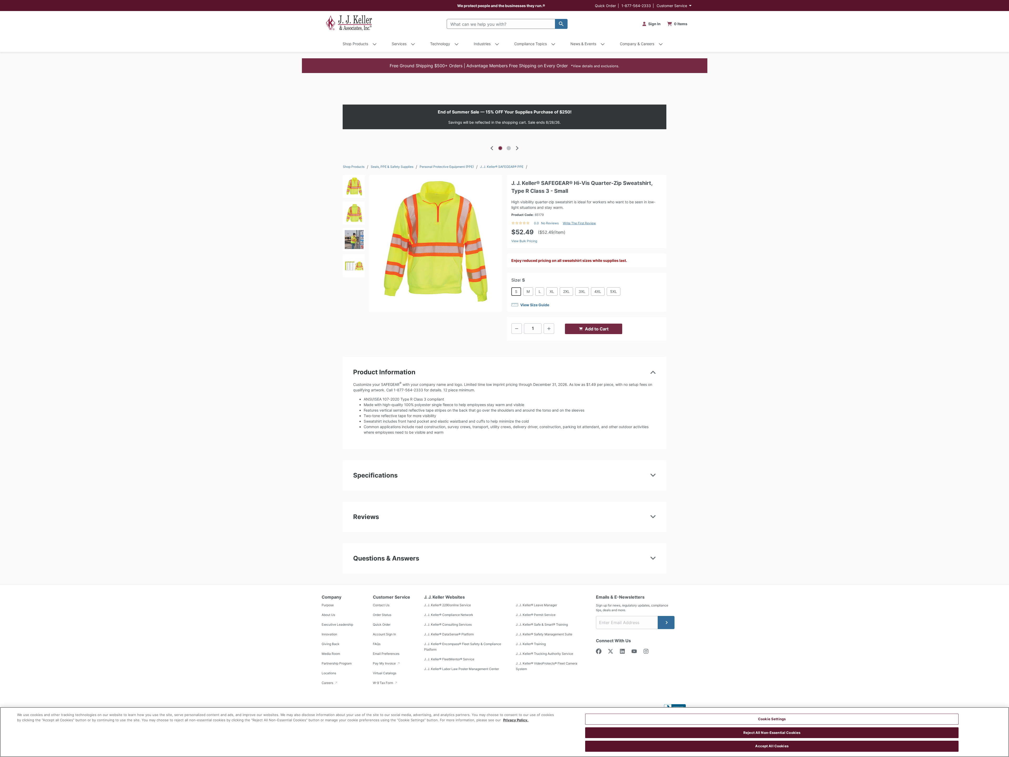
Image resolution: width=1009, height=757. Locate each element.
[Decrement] (516, 328)
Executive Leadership (337, 624)
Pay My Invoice (385, 663)
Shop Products (353, 167)
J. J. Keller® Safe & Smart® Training (542, 624)
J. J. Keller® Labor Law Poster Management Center (461, 669)
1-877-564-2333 (636, 5)
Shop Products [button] (355, 44)
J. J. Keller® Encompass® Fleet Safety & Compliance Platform (462, 646)
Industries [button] (482, 44)
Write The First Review (579, 223)
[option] (504, 117)
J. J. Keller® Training (531, 644)
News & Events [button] (583, 44)
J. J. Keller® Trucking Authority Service (544, 654)
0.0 (536, 223)
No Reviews (550, 223)
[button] (504, 66)
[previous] (492, 148)
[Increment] (549, 328)
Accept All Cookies (771, 746)
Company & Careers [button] (637, 44)
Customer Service (672, 5)
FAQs (376, 644)
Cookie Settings (772, 719)
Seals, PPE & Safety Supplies (392, 167)
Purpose (328, 605)
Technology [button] (440, 44)
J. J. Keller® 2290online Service (447, 605)
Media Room (331, 654)
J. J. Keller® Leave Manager (536, 605)
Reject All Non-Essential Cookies (771, 732)
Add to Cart (597, 328)
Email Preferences (386, 654)
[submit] (666, 622)
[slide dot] (500, 148)
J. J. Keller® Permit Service (535, 615)
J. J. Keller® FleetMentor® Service (449, 659)
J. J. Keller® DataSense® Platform (449, 634)
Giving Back (330, 644)
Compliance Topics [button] (530, 44)
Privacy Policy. (515, 720)
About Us (328, 615)
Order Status (382, 615)
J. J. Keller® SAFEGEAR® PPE (501, 167)
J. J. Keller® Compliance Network (448, 615)
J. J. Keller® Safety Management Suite (544, 634)
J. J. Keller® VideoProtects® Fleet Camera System (546, 666)
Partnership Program (337, 663)
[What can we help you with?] (561, 24)
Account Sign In (384, 634)
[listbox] (504, 117)
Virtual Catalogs (384, 673)
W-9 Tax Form (383, 683)
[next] (517, 148)
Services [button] (399, 44)
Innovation (329, 634)
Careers (328, 683)
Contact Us (381, 605)
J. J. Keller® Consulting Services (448, 624)
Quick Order (605, 5)
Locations (329, 673)
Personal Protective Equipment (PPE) (447, 167)
